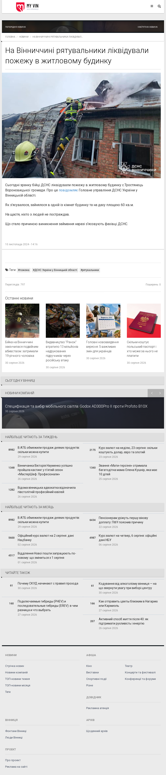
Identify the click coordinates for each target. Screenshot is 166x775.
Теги (8, 691)
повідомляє (68, 190)
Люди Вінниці (13, 737)
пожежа (24, 270)
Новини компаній (16, 672)
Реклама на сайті (16, 766)
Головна (10, 37)
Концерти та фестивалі (140, 672)
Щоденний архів (97, 731)
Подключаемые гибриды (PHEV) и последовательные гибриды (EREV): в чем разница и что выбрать (48, 606)
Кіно (89, 666)
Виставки (92, 672)
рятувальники (90, 270)
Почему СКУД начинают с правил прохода (48, 583)
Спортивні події (96, 679)
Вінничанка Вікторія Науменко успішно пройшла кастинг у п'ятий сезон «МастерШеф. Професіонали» (45, 470)
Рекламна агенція (97, 708)
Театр (128, 666)
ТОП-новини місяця (17, 685)
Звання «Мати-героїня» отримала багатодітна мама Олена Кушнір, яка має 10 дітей (128, 470)
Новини (24, 37)
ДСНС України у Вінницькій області (55, 270)
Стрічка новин (14, 666)
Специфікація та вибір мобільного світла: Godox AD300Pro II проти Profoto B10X (76, 406)
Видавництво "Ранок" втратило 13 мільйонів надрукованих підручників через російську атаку (62, 351)
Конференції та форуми (140, 679)
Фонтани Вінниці (15, 731)
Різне (89, 685)
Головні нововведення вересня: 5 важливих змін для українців (102, 346)
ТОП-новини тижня (17, 679)
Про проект (13, 760)
